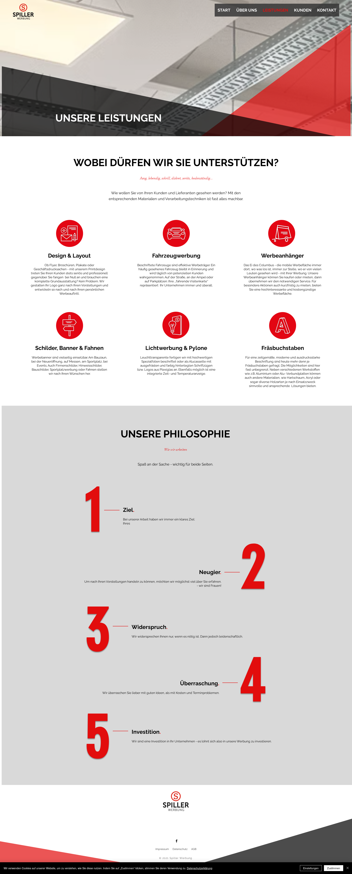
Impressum (162, 849)
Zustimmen (333, 868)
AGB (193, 849)
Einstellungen (311, 868)
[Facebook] (177, 841)
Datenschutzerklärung (199, 868)
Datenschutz (180, 849)
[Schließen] (347, 868)
